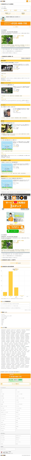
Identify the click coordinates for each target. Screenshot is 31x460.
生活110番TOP (2, 371)
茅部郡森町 (22, 346)
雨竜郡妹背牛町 (9, 368)
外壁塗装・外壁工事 (3, 424)
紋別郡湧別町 (13, 333)
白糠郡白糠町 (3, 337)
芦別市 (10, 351)
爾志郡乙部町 (18, 345)
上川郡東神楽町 (17, 365)
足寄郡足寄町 (22, 340)
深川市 (23, 342)
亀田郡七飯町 (3, 347)
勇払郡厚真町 (18, 332)
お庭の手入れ (7, 371)
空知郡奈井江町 (27, 360)
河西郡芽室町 (8, 338)
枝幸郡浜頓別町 (27, 359)
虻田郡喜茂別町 (3, 364)
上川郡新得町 (3, 336)
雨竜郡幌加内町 (8, 354)
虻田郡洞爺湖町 (13, 332)
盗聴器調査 (17, 426)
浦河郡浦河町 (3, 331)
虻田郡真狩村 (22, 360)
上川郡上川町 (24, 364)
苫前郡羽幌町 (20, 356)
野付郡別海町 (8, 337)
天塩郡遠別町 (12, 360)
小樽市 (18, 347)
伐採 (9, 371)
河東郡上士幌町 (8, 332)
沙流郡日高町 (18, 329)
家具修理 (17, 420)
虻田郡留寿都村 (9, 364)
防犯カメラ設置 (2, 426)
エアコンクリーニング (3, 418)
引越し (16, 428)
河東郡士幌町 (3, 332)
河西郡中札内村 (13, 338)
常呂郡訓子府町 (3, 329)
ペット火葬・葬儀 (18, 418)
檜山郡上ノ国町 (3, 346)
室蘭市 (12, 347)
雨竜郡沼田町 (27, 365)
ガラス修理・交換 (18, 410)
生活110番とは (2, 435)
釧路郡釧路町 (3, 338)
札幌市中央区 (11, 350)
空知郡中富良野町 (3, 356)
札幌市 (15, 350)
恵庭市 (14, 342)
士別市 (29, 350)
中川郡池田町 (8, 340)
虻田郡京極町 (27, 363)
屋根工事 (2, 422)
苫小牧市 (19, 351)
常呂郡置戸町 (23, 332)
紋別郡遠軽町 (8, 333)
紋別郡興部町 (22, 333)
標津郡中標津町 (13, 337)
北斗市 (2, 342)
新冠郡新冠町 (28, 329)
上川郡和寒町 (12, 355)
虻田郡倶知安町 (22, 363)
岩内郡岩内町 (12, 363)
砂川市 (29, 342)
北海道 (12, 371)
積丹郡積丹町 (27, 361)
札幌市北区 (6, 350)
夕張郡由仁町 (19, 364)
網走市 (25, 351)
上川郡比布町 (8, 365)
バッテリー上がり (18, 414)
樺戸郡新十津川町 (3, 368)
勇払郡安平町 (8, 329)
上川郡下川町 (3, 355)
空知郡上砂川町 (14, 364)
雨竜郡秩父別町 (15, 368)
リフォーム (17, 424)
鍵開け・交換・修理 (3, 410)
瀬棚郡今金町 (8, 345)
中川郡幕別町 (3, 340)
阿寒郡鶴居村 (27, 336)
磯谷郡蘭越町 (8, 341)
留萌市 (22, 351)
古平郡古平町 (22, 361)
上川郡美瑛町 (15, 356)
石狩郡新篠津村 (22, 341)
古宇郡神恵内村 (3, 363)
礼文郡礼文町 (8, 359)
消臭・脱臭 (17, 416)
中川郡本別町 (17, 340)
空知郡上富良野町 (9, 356)
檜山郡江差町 (8, 346)
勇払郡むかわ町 (13, 329)
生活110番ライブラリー (18, 435)
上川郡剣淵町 (8, 355)
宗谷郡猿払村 (3, 360)
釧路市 (18, 350)
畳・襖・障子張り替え (3, 414)
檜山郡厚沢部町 (23, 345)
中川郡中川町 (13, 354)
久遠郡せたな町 (3, 345)
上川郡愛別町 (3, 365)
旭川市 (15, 347)
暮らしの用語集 (2, 437)
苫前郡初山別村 (25, 356)
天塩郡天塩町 (8, 360)
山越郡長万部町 (13, 346)
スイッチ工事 (2, 408)
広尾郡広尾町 (27, 338)
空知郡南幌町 (3, 361)
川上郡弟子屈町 (22, 336)
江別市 (8, 351)
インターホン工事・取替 (18, 408)
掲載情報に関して (18, 437)
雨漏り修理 (17, 412)
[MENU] (30, 1)
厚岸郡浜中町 (12, 336)
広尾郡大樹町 (22, 338)
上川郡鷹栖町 (22, 365)
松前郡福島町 (12, 341)
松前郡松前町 (17, 341)
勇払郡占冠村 (17, 355)
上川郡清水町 (8, 336)
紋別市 (2, 351)
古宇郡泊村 (8, 363)
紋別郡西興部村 (27, 333)
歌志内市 (25, 342)
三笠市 (23, 350)
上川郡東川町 (17, 360)
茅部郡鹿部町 (27, 346)
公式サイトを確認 (15, 242)
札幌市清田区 (24, 347)
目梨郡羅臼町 (22, 337)
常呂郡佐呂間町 (3, 333)
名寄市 (26, 350)
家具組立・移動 (2, 428)
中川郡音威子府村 (18, 354)
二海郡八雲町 (18, 346)
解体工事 (17, 422)
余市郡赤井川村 (8, 361)
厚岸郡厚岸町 (27, 337)
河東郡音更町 (24, 331)
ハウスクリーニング (3, 416)
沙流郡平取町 (23, 329)
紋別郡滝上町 (18, 333)
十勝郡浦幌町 (3, 341)
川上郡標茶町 (17, 336)
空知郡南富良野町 (22, 355)
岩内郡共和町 (17, 363)
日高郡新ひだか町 (18, 331)
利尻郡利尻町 (3, 359)
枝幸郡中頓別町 (22, 359)
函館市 (21, 347)
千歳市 (7, 347)
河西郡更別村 (18, 338)
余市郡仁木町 (18, 361)
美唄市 (13, 351)
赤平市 (5, 351)
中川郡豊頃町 (12, 340)
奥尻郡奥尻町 (13, 345)
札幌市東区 (2, 350)
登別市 (17, 342)
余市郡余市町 (13, 361)
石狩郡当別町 (27, 341)
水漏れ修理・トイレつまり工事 (4, 412)
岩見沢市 (28, 351)
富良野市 (19, 342)
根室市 (10, 347)
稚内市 (16, 351)
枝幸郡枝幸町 (17, 359)
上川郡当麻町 (12, 365)
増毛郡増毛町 (3, 354)
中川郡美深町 (24, 354)
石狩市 (5, 342)
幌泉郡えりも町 (13, 331)
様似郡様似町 (8, 331)
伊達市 (11, 342)
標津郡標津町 (18, 337)
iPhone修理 (2, 430)
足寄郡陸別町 (26, 340)
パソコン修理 (2, 420)
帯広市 (20, 350)
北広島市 (8, 342)
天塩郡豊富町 (12, 359)
